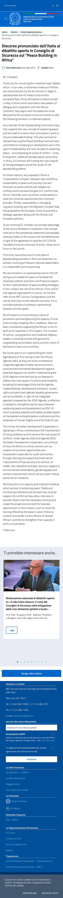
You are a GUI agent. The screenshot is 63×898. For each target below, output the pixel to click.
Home (4, 32)
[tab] (17, 662)
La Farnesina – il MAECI (17, 772)
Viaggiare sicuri (13, 784)
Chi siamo (10, 832)
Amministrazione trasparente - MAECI (24, 867)
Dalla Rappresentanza (31, 32)
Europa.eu (15, 808)
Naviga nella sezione (31, 673)
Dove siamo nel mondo (17, 790)
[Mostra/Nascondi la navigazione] (6, 19)
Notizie (14, 32)
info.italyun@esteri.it (23, 715)
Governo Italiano (10, 5)
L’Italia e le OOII (13, 838)
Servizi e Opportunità (16, 844)
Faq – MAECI (12, 819)
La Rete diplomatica (15, 778)
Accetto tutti (50, 893)
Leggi (13, 630)
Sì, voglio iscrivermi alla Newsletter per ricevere (26, 747)
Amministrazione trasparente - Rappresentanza (29, 861)
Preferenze (30, 893)
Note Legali (51, 740)
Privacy (43, 740)
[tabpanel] (31, 609)
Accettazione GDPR (15, 734)
